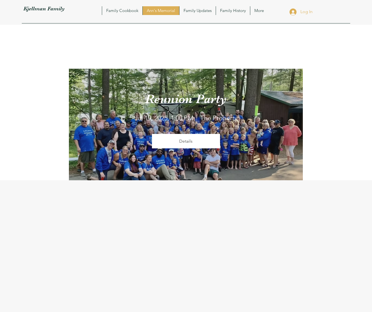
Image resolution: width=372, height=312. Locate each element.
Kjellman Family (44, 8)
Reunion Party (186, 99)
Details (186, 141)
